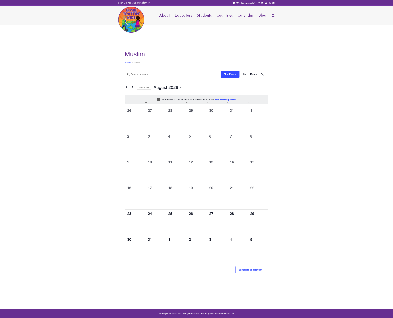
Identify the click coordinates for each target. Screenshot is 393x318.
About (164, 15)
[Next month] (132, 87)
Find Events (230, 74)
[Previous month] (126, 87)
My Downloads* (246, 3)
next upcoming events (225, 99)
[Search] (272, 17)
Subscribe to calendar (250, 269)
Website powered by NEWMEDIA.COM (217, 313)
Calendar (245, 15)
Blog (262, 15)
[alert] (196, 99)
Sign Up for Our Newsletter (134, 2)
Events (128, 62)
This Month (144, 87)
